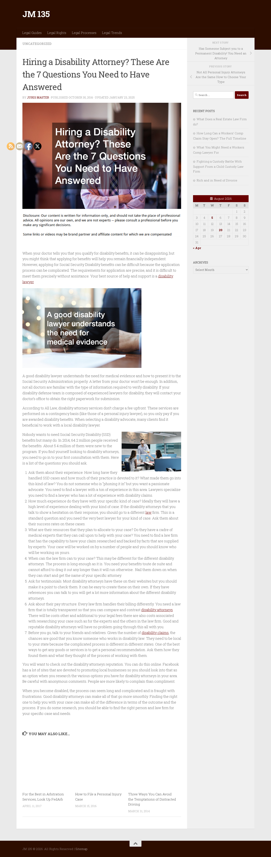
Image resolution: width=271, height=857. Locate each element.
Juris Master (38, 97)
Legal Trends (112, 33)
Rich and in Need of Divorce (217, 180)
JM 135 (36, 13)
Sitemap (81, 849)
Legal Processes (84, 33)
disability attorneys (157, 609)
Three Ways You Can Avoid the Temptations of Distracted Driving (152, 799)
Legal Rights (56, 33)
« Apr (197, 248)
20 (220, 230)
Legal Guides (32, 33)
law (148, 512)
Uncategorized (37, 44)
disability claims (155, 632)
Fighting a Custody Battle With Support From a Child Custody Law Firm (218, 166)
